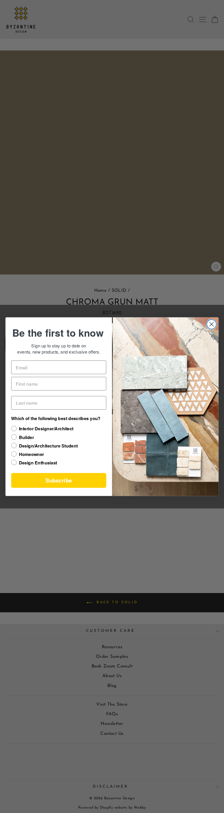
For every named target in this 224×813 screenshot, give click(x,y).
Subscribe (59, 480)
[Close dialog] (211, 324)
